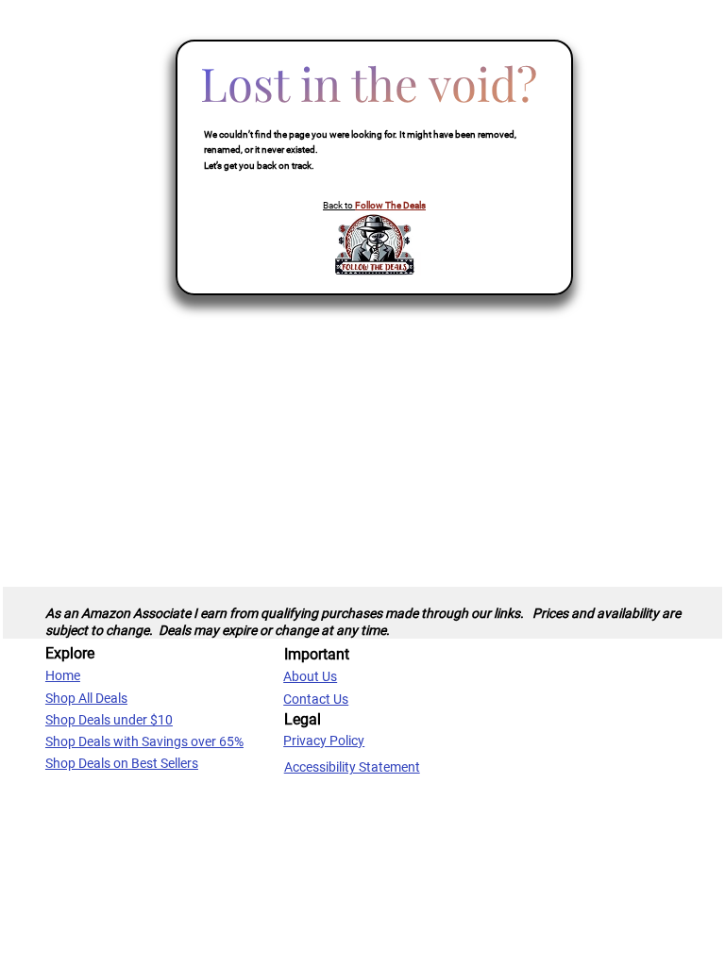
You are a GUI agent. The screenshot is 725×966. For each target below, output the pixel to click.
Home (62, 675)
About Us (310, 676)
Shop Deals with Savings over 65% (144, 741)
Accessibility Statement (352, 766)
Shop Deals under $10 (109, 719)
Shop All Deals (86, 698)
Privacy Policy (323, 740)
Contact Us (315, 699)
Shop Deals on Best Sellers (121, 763)
